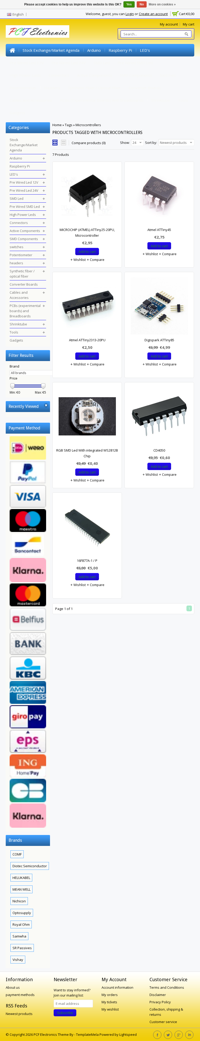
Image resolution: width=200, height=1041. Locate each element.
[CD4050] (159, 417)
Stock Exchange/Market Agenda (51, 50)
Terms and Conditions (166, 987)
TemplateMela (87, 1034)
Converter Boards (145, 87)
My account (169, 24)
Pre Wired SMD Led (135, 62)
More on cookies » (162, 4)
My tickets (109, 1002)
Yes (129, 4)
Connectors (59, 75)
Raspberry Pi (120, 50)
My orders (110, 994)
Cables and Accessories (31, 100)
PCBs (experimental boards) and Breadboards (101, 100)
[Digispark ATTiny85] (159, 307)
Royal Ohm (21, 924)
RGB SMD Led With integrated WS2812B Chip (87, 453)
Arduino (94, 50)
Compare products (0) (88, 142)
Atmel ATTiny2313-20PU (87, 340)
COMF (17, 854)
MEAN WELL (21, 889)
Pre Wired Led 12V (27, 62)
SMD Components (136, 75)
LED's (145, 50)
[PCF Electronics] (37, 31)
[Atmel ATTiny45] (159, 197)
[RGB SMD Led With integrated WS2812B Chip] (87, 417)
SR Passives (22, 948)
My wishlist (110, 1009)
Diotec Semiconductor (29, 866)
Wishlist (79, 259)
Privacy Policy (160, 1002)
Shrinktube (160, 100)
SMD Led (101, 62)
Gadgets (17, 112)
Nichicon (19, 901)
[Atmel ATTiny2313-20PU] (87, 307)
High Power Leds (25, 75)
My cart (188, 24)
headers (52, 87)
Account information (117, 987)
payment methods (20, 994)
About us (13, 987)
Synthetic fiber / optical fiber (94, 87)
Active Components (94, 75)
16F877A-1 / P (87, 560)
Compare (96, 259)
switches (168, 75)
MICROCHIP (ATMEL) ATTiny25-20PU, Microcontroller (87, 232)
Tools (183, 100)
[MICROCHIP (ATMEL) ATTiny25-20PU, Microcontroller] (87, 197)
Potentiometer (23, 87)
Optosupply (21, 912)
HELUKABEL (21, 877)
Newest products (19, 1013)
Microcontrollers (88, 125)
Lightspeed (128, 1034)
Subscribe (65, 1012)
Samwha (19, 936)
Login (130, 13)
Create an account (153, 13)
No (142, 4)
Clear (46, 405)
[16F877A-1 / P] (87, 528)
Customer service (163, 1021)
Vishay (17, 959)
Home (12, 50)
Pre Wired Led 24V (69, 62)
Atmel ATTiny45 (159, 229)
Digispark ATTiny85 (159, 340)
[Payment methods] (28, 633)
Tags (68, 125)
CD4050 (159, 450)
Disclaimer (157, 994)
